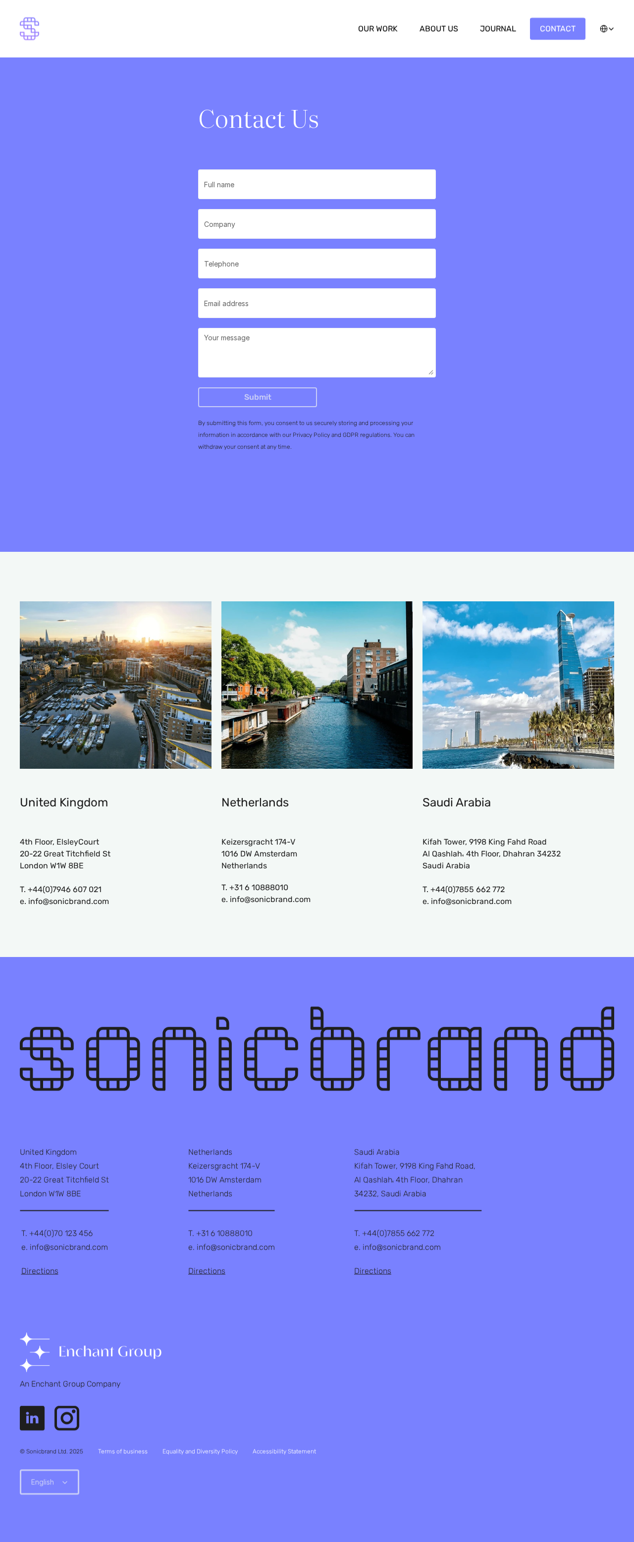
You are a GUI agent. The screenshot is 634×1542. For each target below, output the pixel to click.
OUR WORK (378, 28)
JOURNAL (498, 28)
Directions (39, 1271)
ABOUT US (439, 28)
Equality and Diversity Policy (200, 1451)
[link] (90, 1352)
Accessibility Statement (284, 1451)
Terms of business (123, 1451)
